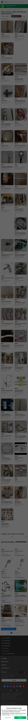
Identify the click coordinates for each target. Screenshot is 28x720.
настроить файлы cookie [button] (16, 714)
